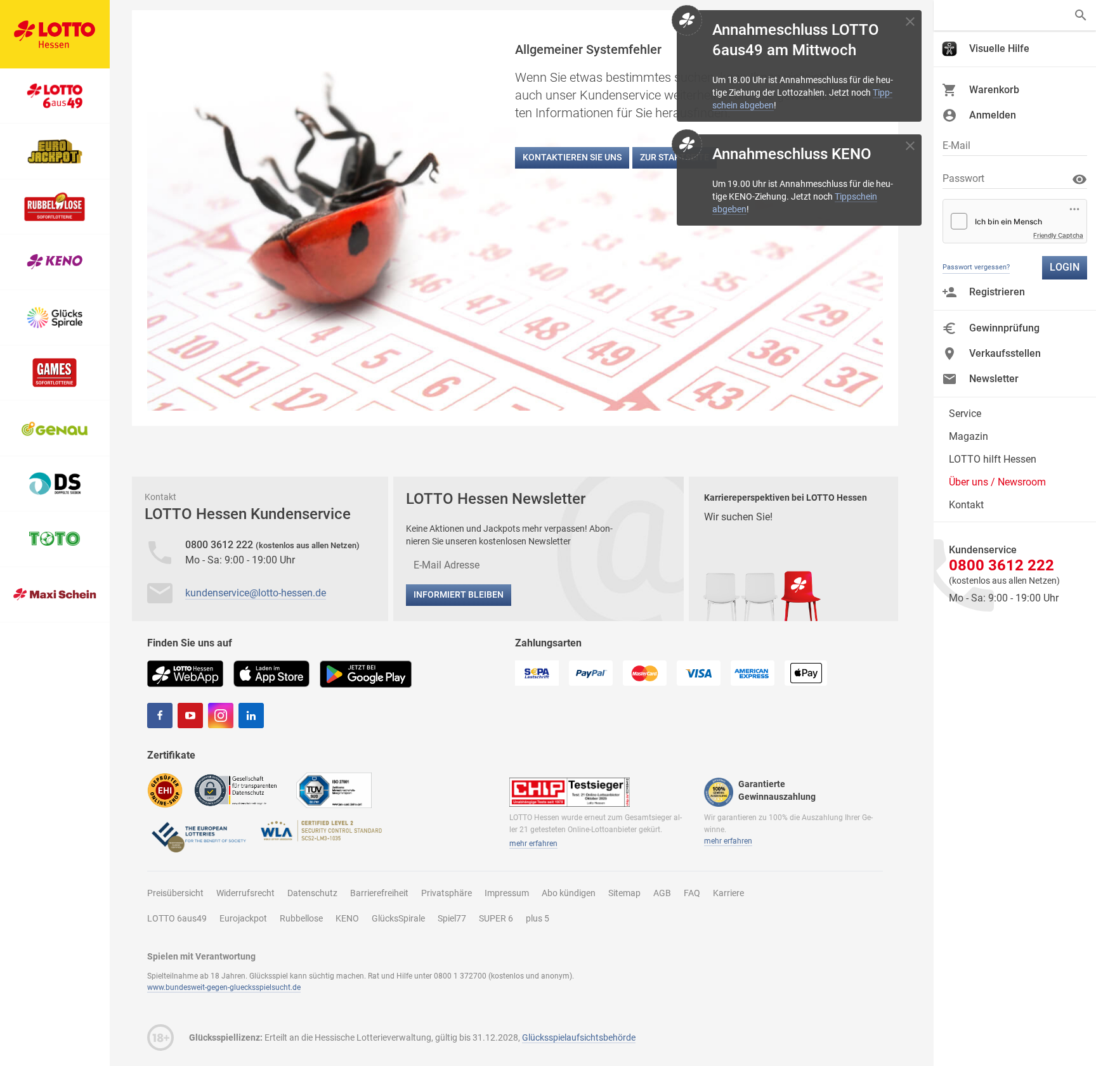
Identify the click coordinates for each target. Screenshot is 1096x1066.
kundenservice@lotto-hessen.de (255, 593)
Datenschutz (312, 893)
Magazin (968, 436)
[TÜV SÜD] (334, 790)
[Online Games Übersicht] (55, 373)
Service (965, 414)
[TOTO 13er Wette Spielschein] (55, 539)
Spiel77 (452, 918)
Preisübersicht (175, 893)
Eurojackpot (243, 918)
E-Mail (956, 145)
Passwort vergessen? (976, 267)
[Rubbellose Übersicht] (55, 206)
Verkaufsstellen (1005, 353)
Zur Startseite (674, 157)
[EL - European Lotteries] (198, 836)
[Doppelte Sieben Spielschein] (55, 483)
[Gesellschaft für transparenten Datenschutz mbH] (239, 789)
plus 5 (537, 918)
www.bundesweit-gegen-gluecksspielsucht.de (224, 987)
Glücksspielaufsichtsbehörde (579, 1037)
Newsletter (994, 379)
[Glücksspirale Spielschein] (55, 317)
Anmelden (992, 115)
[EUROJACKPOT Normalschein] (55, 151)
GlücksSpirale (398, 918)
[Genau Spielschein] (55, 428)
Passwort (963, 178)
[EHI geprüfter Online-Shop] (165, 790)
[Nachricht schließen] (910, 21)
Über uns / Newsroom (997, 482)
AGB (662, 893)
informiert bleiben (459, 594)
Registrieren (997, 292)
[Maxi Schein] (55, 594)
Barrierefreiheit (379, 893)
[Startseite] (55, 34)
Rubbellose (301, 918)
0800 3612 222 (220, 545)
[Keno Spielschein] (55, 262)
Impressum (507, 893)
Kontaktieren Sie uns (572, 157)
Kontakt (966, 505)
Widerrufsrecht (245, 893)
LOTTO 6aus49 (177, 918)
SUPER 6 (496, 918)
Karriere (728, 893)
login (1065, 267)
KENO (347, 918)
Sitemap (624, 893)
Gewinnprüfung (1004, 328)
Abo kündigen (569, 893)
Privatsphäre (446, 893)
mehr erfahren (533, 843)
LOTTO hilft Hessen (992, 459)
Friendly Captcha (1058, 235)
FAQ (692, 893)
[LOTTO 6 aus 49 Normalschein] (55, 96)
